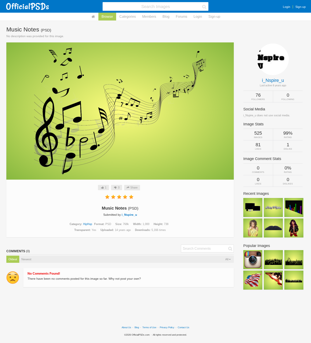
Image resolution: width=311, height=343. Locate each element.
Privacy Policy (167, 327)
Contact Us (183, 327)
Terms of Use (149, 327)
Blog (165, 16)
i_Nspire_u (129, 214)
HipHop (87, 224)
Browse (107, 16)
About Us (126, 327)
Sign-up (300, 6)
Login (286, 6)
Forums (181, 16)
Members (149, 16)
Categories (127, 16)
